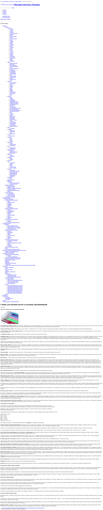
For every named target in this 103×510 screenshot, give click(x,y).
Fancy (11, 138)
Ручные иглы (8, 264)
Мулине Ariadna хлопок (12, 225)
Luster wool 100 (13, 167)
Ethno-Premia (12, 175)
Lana (9, 146)
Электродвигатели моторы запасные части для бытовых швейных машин (20, 265)
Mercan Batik (12, 116)
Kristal (11, 140)
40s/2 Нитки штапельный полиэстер (15, 288)
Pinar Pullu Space (13, 119)
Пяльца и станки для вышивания (12, 254)
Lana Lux (12, 114)
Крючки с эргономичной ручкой (14, 188)
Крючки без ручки (11, 186)
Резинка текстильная (9, 278)
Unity (11, 165)
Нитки (6, 284)
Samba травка (12, 92)
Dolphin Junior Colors (14, 103)
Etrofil (9, 127)
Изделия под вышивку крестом (11, 239)
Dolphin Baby (12, 100)
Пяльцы (9, 255)
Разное (9, 218)
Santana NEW (12, 57)
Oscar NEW (12, 56)
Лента (6, 268)
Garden (11, 143)
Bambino (11, 34)
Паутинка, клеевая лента (10, 271)
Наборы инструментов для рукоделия (13, 257)
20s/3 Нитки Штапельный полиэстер (15, 286)
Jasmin (11, 49)
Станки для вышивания (12, 256)
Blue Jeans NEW (13, 36)
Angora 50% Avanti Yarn (14, 182)
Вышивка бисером (6, 197)
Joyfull (11, 113)
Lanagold (12, 69)
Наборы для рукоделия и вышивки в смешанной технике (14, 250)
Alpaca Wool (12, 162)
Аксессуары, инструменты (8, 253)
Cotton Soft (12, 156)
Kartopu (9, 136)
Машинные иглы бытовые (10, 263)
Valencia (9, 27)
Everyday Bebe (13, 107)
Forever (11, 78)
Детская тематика (11, 202)
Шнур (6, 272)
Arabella (11, 29)
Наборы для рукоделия (9, 252)
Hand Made (5, 295)
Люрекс (6, 270)
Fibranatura (10, 129)
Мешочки (10, 244)
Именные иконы (11, 210)
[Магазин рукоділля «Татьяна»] (7, 4)
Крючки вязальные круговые (13, 190)
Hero (11, 112)
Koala (11, 50)
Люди (9, 201)
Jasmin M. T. (12, 150)
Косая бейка (7, 273)
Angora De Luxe (13, 82)
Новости (4, 10)
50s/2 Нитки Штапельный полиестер (15, 289)
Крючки (9, 191)
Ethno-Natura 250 (13, 173)
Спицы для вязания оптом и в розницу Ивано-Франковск (13, 507)
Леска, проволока (8, 269)
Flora (11, 139)
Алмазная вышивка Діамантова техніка (11, 301)
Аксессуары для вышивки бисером (12, 222)
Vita (8, 161)
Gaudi (11, 48)
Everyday (12, 105)
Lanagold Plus (12, 72)
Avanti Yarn (10, 181)
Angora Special (13, 77)
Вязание (4, 25)
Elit (10, 95)
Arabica (11, 30)
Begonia (11, 85)
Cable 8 (11, 155)
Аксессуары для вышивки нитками (12, 249)
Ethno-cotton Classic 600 (14, 171)
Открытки (10, 245)
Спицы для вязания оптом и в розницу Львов (34, 507)
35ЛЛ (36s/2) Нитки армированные (15, 291)
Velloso (11, 60)
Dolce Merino (12, 104)
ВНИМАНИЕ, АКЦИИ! (5, 19)
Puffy (11, 80)
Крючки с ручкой (11, 187)
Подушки (10, 241)
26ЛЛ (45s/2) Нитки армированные (15, 292)
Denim (11, 42)
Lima (11, 132)
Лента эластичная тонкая (13, 282)
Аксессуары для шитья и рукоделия (12, 258)
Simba (11, 58)
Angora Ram (12, 83)
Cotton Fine (12, 99)
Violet (11, 94)
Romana (11, 159)
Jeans (11, 87)
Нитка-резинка (11, 279)
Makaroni (9, 180)
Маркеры (7, 260)
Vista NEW (12, 61)
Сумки (9, 220)
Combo (11, 98)
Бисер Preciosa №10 (9, 198)
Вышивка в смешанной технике (11, 251)
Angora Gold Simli (13, 63)
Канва (6, 248)
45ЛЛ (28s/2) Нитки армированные (15, 290)
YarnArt (9, 81)
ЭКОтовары (5, 296)
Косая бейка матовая (12, 275)
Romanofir (10, 157)
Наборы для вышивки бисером (11, 208)
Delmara (11, 41)
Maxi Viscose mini (13, 151)
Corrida (11, 40)
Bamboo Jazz (12, 130)
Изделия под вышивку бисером (11, 219)
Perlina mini (12, 117)
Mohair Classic (13, 79)
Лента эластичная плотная (13, 281)
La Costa (11, 51)
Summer (11, 91)
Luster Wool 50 (13, 166)
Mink (11, 88)
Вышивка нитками (7, 223)
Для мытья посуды (9, 298)
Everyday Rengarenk (14, 109)
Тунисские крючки (11, 189)
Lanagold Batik (13, 73)
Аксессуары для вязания (10, 196)
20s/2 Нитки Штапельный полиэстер (15, 285)
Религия (9, 203)
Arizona (11, 31)
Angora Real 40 (13, 76)
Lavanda (11, 53)
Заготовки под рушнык (12, 240)
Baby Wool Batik (13, 65)
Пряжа (6, 26)
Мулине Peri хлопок (12, 228)
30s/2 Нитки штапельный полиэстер (15, 287)
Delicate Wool (12, 147)
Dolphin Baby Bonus (14, 101)
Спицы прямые (11, 193)
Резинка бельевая (11, 283)
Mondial (9, 154)
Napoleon (12, 55)
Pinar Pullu (12, 118)
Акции (4, 300)
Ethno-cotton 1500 (13, 172)
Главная (4, 9)
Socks (11, 120)
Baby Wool (12, 64)
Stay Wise (9, 160)
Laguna (11, 52)
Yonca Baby (12, 128)
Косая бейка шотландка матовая (14, 276)
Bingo (11, 35)
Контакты (5, 14)
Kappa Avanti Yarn (13, 184)
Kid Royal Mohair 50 (14, 68)
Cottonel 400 (12, 170)
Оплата (4, 13)
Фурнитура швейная (9, 267)
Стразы (6, 294)
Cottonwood (12, 131)
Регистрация (5, 17)
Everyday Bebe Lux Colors (15, 108)
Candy (11, 163)
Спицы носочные (11, 194)
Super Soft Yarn (13, 123)
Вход (9, 17)
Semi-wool (12, 176)
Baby (11, 84)
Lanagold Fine (12, 71)
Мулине (6, 224)
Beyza (11, 97)
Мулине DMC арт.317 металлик (14, 227)
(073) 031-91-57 (12, 1)
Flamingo (12, 47)
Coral (11, 39)
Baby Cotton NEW (13, 33)
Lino (11, 75)
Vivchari (9, 169)
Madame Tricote (11, 149)
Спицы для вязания (9, 192)
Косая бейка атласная (12, 274)
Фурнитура (5, 266)
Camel (11, 37)
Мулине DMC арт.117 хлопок (14, 226)
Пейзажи (9, 205)
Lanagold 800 (12, 70)
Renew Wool (12, 133)
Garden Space (12, 145)
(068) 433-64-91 (5, 1)
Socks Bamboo (13, 122)
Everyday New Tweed (14, 111)
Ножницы (7, 262)
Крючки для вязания (9, 185)
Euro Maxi (12, 45)
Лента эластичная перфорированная (15, 280)
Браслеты (9, 221)
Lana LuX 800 (13, 125)
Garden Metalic (13, 144)
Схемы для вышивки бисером (11, 200)
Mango (11, 54)
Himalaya (9, 96)
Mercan (11, 115)
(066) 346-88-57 (19, 1)
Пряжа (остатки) (11, 179)
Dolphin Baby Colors (14, 102)
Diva (11, 67)
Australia (11, 32)
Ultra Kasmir (12, 124)
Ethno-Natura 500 (13, 174)
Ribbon (11, 89)
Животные (10, 204)
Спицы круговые (11, 195)
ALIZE (9, 62)
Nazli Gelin (10, 142)
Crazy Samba (12, 93)
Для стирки (7, 297)
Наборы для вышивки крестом (11, 229)
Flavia (11, 158)
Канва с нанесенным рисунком (11, 247)
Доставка (5, 11)
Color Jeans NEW (13, 38)
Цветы (9, 206)
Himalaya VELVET (14, 126)
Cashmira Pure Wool (14, 66)
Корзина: (6, 16)
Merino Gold (12, 153)
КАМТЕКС (10, 177)
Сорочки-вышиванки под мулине (14, 242)
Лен (11, 178)
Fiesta (11, 46)
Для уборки (7, 299)
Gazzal (9, 134)
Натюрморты (10, 207)
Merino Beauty (13, 148)
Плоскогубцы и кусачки (10, 259)
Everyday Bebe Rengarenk (15, 110)
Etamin (11, 44)
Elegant (11, 164)
